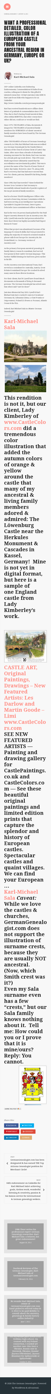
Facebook (11, 1125)
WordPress (20, 1388)
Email (27, 1138)
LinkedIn (12, 1138)
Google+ (29, 1132)
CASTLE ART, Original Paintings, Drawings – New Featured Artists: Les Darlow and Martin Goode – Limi (25, 692)
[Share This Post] (12, 1109)
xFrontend (33, 1388)
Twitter (28, 1125)
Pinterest (12, 1132)
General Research (10, 14)
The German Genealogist (24, 1383)
